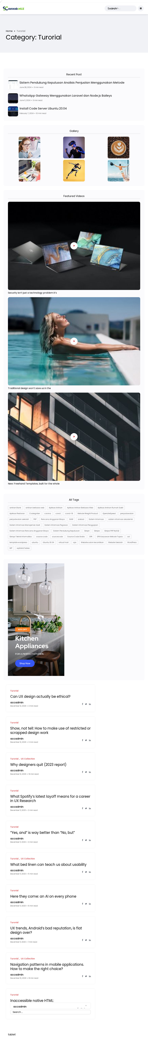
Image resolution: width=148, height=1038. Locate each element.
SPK (90, 536)
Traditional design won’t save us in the (29, 388)
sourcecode (57, 536)
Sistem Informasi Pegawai (56, 525)
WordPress (132, 542)
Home (9, 31)
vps (74, 542)
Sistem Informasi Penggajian (85, 525)
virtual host (64, 542)
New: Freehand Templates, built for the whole (34, 483)
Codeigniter (34, 513)
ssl (128, 536)
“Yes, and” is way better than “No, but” (42, 832)
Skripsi (97, 531)
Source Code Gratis (76, 536)
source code (41, 536)
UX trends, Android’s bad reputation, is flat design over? (46, 930)
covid (58, 513)
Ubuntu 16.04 (48, 542)
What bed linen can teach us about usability (48, 864)
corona (47, 513)
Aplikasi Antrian (55, 507)
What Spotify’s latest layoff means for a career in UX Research (50, 798)
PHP (35, 519)
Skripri (86, 531)
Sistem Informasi (96, 519)
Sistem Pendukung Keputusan (66, 531)
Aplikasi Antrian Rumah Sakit (110, 507)
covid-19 (69, 513)
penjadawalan (127, 513)
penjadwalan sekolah (19, 519)
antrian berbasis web (35, 507)
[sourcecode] (13, 8)
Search (112, 8)
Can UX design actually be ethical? (40, 696)
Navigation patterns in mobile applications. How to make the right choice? (47, 966)
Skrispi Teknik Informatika (21, 536)
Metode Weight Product (88, 513)
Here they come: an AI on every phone (43, 896)
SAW (71, 519)
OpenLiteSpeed (109, 513)
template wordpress (18, 542)
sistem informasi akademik (120, 519)
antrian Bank (15, 507)
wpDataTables (23, 548)
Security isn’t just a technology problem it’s (32, 292)
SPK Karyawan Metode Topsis (110, 536)
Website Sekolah (115, 542)
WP (11, 548)
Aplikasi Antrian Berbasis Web (80, 507)
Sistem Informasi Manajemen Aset (25, 525)
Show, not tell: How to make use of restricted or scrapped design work (50, 730)
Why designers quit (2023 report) (38, 764)
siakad (81, 519)
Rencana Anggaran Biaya (53, 519)
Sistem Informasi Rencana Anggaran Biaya (29, 531)
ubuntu (35, 542)
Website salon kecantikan (92, 542)
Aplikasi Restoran (17, 513)
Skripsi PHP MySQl (111, 531)
